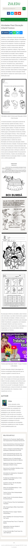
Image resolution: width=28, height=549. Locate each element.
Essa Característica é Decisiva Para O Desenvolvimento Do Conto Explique (13, 444)
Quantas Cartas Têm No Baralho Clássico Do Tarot (12, 483)
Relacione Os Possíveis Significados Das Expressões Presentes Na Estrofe (13, 439)
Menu (3, 19)
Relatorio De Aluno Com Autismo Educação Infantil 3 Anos (12, 464)
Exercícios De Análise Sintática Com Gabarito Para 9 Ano (13, 468)
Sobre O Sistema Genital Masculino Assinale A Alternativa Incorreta (13, 449)
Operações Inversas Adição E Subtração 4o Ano (11, 527)
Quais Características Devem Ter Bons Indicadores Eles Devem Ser (12, 454)
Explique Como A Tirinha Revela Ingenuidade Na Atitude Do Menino (13, 459)
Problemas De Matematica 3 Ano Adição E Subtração (12, 478)
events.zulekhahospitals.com (8, 545)
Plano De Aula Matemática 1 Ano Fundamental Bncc (12, 488)
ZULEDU (14, 4)
